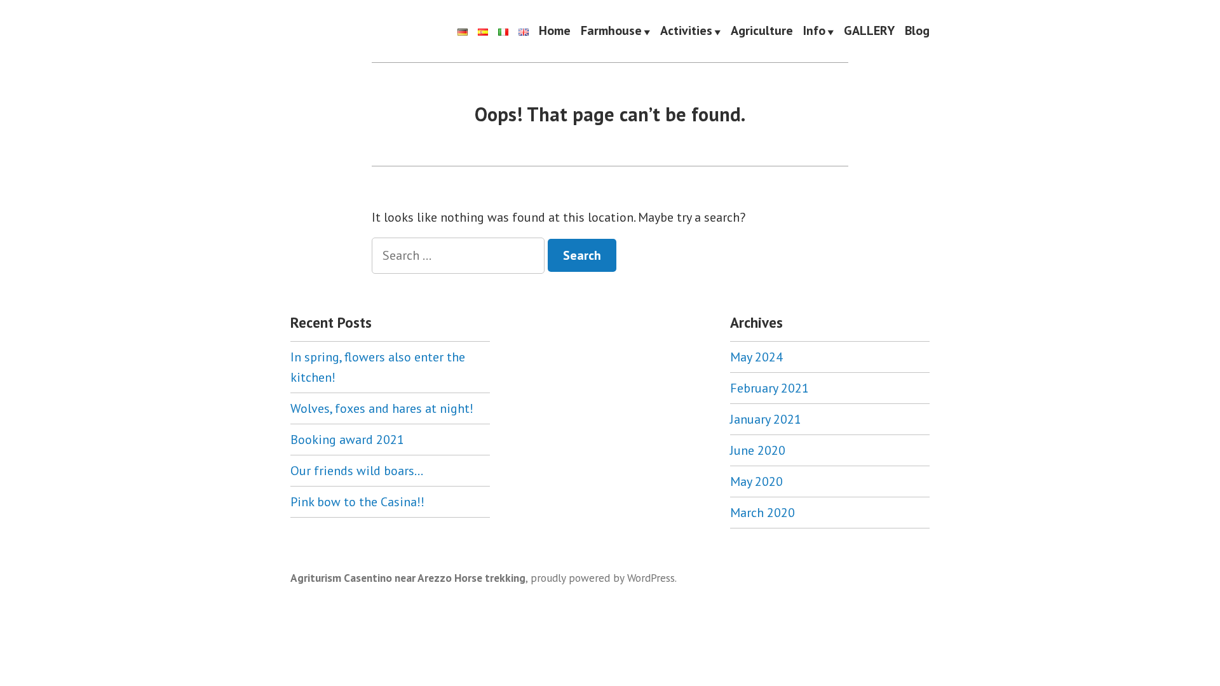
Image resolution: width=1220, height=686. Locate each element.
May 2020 (756, 481)
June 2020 (757, 450)
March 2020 (762, 512)
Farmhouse (611, 31)
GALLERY (869, 31)
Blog (917, 31)
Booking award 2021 (347, 439)
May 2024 (756, 357)
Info (814, 31)
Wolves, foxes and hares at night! (381, 408)
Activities (686, 31)
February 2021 (769, 388)
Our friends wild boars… (356, 470)
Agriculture (762, 31)
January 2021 (765, 419)
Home (555, 31)
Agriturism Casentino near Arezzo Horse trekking (407, 577)
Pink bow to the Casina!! (357, 502)
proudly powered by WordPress (603, 577)
